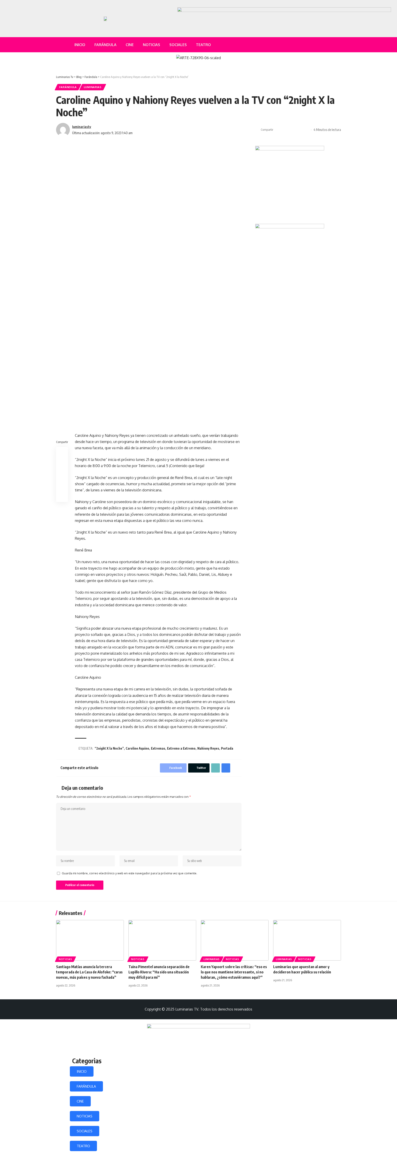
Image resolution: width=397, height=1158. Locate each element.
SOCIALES (84, 1131)
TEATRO (83, 1146)
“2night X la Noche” (109, 748)
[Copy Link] (292, 129)
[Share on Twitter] (285, 129)
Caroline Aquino (137, 748)
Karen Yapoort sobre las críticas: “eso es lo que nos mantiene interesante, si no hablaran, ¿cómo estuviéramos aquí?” (234, 972)
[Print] (299, 129)
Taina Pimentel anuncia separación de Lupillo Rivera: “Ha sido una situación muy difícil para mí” (159, 972)
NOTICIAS (84, 1116)
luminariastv (81, 127)
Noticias (65, 959)
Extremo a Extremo (181, 748)
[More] (306, 129)
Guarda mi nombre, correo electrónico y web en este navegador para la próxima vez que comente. (129, 873)
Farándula (68, 87)
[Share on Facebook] (278, 129)
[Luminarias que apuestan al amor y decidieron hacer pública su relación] (307, 940)
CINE (80, 1101)
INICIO (82, 1071)
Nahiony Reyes (208, 748)
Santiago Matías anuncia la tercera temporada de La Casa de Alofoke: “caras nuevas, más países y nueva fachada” (89, 972)
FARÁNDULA (86, 1086)
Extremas (158, 748)
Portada (227, 748)
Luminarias (93, 87)
